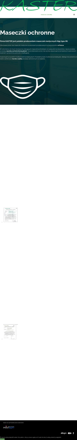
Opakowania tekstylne (59, 14)
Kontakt (69, 14)
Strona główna (35, 14)
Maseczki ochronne (46, 14)
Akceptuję (2, 439)
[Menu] (75, 14)
